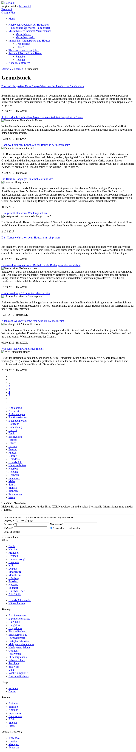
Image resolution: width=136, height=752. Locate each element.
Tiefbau (12, 487)
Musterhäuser (29, 30)
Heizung (13, 471)
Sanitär (12, 484)
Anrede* (9, 520)
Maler (11, 481)
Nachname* (56, 524)
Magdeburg (14, 571)
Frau (30, 520)
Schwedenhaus (16, 660)
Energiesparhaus (17, 634)
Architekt (13, 411)
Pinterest (14, 747)
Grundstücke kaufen (19, 600)
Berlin (11, 546)
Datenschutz (15, 716)
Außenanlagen (16, 414)
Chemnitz (13, 562)
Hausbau (13, 468)
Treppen (13, 490)
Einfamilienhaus (17, 631)
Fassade (12, 446)
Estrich (12, 442)
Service (25, 53)
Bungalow (14, 625)
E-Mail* (8, 528)
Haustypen (28, 24)
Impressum (14, 713)
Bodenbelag (15, 427)
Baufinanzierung (17, 417)
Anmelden (58, 528)
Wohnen (13, 688)
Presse (12, 725)
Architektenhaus (17, 615)
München (13, 552)
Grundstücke (23, 43)
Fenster (12, 449)
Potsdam (13, 581)
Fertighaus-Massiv (18, 641)
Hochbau (13, 474)
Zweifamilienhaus (18, 676)
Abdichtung (15, 407)
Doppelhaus (15, 628)
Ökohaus (13, 650)
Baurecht (13, 423)
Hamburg (13, 549)
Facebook (6, 9)
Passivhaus (14, 653)
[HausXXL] (8, 2)
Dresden (13, 555)
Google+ (14, 744)
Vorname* (10, 524)
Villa (11, 669)
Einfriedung (15, 436)
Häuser (20, 46)
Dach (11, 433)
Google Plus (8, 12)
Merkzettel (25, 6)
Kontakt (13, 709)
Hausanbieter (29, 27)
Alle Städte (14, 594)
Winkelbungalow (18, 672)
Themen (23, 50)
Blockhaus (14, 621)
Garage (12, 455)
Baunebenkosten (17, 420)
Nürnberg (13, 578)
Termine (13, 706)
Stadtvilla (13, 666)
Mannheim (14, 575)
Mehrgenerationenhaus (21, 644)
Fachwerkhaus (16, 637)
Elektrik (12, 439)
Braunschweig (16, 559)
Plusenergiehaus (17, 656)
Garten (12, 691)
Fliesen (12, 452)
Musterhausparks (25, 37)
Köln (11, 565)
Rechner (20, 59)
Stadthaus (13, 663)
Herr (21, 520)
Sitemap (13, 722)
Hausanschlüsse (17, 465)
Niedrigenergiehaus (19, 647)
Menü (11, 18)
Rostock (13, 584)
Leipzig (12, 568)
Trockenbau (15, 494)
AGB (11, 719)
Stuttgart (13, 587)
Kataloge (19, 62)
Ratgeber (21, 56)
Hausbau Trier (16, 590)
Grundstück (15, 462)
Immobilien (29, 40)
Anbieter (13, 703)
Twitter (13, 741)
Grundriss (13, 458)
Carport (12, 430)
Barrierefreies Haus (19, 618)
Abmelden (75, 528)
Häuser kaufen (16, 603)
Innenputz (14, 478)
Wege (11, 497)
